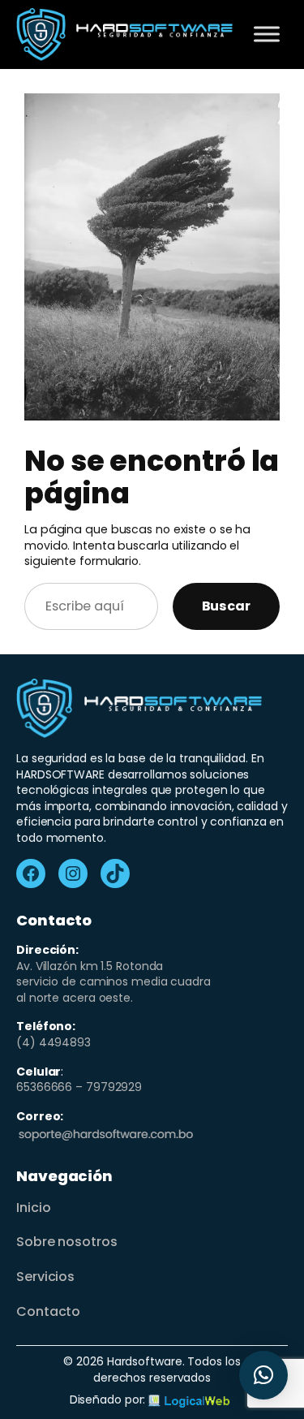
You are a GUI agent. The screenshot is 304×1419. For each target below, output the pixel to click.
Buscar (226, 606)
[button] (263, 1375)
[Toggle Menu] (267, 34)
